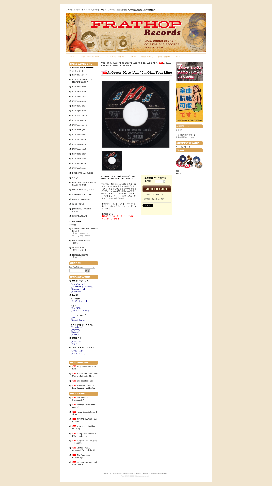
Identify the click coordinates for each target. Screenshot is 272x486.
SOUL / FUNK (78, 204)
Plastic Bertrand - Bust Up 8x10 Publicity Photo (85, 374)
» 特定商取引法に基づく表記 (153, 199)
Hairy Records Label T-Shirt (85, 413)
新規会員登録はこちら (185, 137)
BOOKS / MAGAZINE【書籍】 (81, 241)
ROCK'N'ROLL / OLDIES (82, 173)
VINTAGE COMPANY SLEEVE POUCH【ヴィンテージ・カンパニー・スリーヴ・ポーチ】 (85, 232)
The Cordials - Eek (85, 381)
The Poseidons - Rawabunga (81, 456)
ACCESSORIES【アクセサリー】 (79, 249)
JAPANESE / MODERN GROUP (81, 210)
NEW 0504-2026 (79, 106)
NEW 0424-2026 (79, 115)
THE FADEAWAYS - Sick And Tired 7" (84, 463)
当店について (147, 57)
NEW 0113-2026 (79, 149)
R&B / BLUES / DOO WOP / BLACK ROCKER (126, 63)
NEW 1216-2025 (79, 168)
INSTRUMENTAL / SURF (83, 189)
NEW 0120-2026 (79, 144)
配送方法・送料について (143, 474)
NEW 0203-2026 (79, 134)
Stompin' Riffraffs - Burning (83, 427)
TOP (103, 63)
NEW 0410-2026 (79, 120)
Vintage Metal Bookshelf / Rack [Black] (83, 449)
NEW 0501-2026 (79, 110)
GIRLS (75, 178)
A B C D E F (152, 63)
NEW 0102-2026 (79, 154)
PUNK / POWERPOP (81, 199)
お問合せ (105, 474)
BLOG (134, 57)
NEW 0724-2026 (79, 75)
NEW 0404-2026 (79, 125)
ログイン (179, 130)
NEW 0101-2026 (79, 158)
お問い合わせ (164, 57)
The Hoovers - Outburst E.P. (80, 398)
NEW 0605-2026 (79, 96)
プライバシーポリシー (115, 474)
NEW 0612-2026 (79, 91)
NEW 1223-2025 (79, 163)
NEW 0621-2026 (79, 87)
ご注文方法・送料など (116, 57)
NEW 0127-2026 (79, 139)
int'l (178, 57)
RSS (177, 171)
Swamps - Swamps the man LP (84, 406)
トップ (71, 57)
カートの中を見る (183, 147)
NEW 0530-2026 (79, 101)
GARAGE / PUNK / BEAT (82, 194)
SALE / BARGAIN (79, 216)
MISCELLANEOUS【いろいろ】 (80, 256)
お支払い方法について (129, 474)
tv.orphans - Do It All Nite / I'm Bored (84, 434)
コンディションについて (90, 57)
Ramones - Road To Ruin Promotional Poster (83, 386)
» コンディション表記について (154, 194)
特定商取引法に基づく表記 (159, 474)
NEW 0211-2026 (79, 130)
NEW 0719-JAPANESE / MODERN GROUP (82, 80)
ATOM (178, 173)
